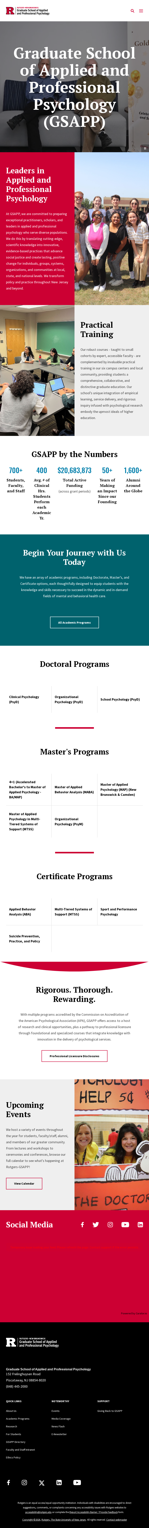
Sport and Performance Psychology (118, 911)
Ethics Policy (13, 1457)
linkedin (140, 1224)
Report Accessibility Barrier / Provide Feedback (93, 1512)
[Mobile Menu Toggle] (141, 11)
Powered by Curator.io (134, 1313)
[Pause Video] (145, 148)
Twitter (96, 1224)
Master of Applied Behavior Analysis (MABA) (74, 789)
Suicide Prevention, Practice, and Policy (24, 938)
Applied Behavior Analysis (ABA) (22, 911)
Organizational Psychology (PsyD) (69, 699)
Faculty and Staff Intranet (20, 1449)
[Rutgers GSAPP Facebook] (8, 1484)
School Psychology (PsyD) (120, 699)
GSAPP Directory (15, 1442)
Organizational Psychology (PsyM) (69, 821)
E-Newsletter (59, 1434)
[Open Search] (132, 11)
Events (56, 1411)
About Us (11, 1411)
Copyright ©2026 (31, 1519)
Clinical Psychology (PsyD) (24, 699)
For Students (13, 1434)
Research (11, 1426)
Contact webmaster (116, 1519)
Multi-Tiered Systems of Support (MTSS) (73, 911)
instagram (110, 1224)
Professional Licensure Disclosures (74, 1056)
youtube (125, 1224)
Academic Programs (17, 1418)
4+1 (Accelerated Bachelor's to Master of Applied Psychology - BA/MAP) (27, 789)
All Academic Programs (74, 622)
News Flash (58, 1426)
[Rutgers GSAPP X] (42, 1484)
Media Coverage (61, 1418)
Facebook (82, 1224)
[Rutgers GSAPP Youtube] (77, 1484)
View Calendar (24, 1183)
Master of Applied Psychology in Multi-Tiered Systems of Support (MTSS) (24, 821)
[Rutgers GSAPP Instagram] (24, 1484)
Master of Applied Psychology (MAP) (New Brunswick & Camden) (118, 789)
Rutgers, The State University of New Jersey (64, 1519)
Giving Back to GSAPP (109, 1411)
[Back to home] (31, 1343)
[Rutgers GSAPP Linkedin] (59, 1484)
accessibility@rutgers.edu (38, 1512)
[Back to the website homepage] (27, 11)
